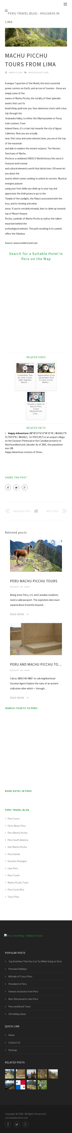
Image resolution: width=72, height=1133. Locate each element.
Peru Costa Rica (16, 889)
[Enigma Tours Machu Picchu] (42, 1074)
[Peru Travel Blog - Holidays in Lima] (33, 18)
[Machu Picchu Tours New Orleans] (20, 1084)
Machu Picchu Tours (38, 72)
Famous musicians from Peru (23, 991)
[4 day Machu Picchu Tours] (42, 1084)
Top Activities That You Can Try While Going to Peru (35, 961)
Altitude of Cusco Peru (20, 976)
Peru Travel (13, 875)
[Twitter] (16, 487)
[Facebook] (8, 487)
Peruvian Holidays (17, 968)
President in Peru (17, 984)
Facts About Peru (17, 825)
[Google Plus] (25, 487)
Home (11, 1035)
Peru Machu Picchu (17, 832)
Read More (17, 614)
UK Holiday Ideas (17, 1014)
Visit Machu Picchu (17, 847)
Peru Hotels (14, 854)
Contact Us (14, 1042)
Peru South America (18, 840)
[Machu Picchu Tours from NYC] (9, 1084)
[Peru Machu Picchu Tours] (36, 555)
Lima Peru (13, 868)
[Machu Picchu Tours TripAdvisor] (31, 1074)
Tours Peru (13, 896)
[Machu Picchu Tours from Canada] (53, 1074)
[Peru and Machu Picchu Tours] (36, 638)
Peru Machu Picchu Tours (33, 581)
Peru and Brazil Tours (19, 1006)
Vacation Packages (17, 861)
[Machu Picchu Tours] (31, 1084)
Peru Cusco (14, 818)
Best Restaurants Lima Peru (23, 999)
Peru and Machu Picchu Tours (36, 664)
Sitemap (12, 1050)
